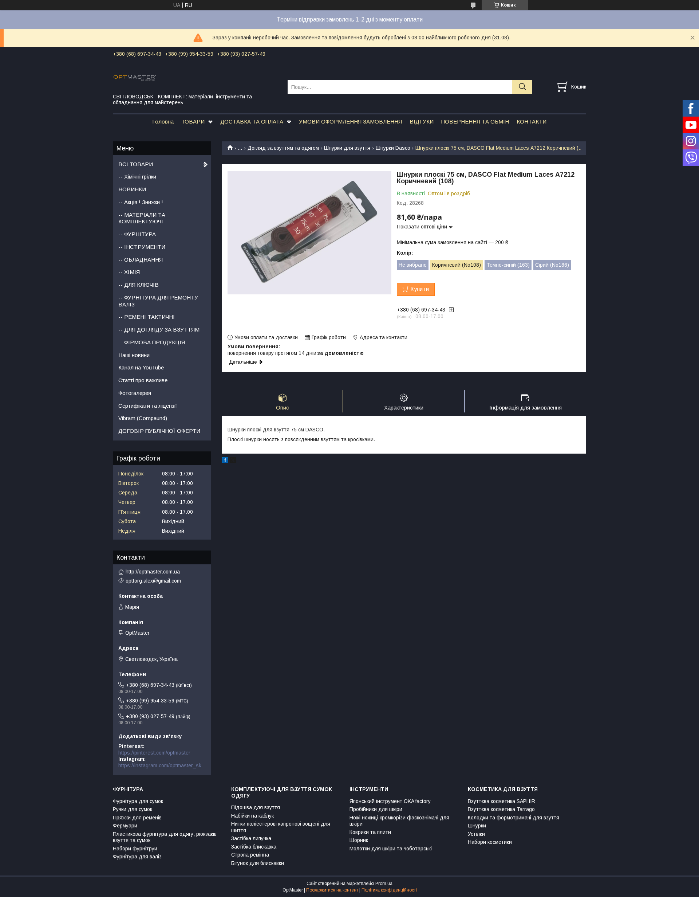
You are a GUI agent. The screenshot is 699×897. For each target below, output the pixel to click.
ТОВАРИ (193, 121)
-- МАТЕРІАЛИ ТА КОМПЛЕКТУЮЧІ (141, 218)
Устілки (476, 834)
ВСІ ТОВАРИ (135, 164)
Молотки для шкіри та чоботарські (391, 848)
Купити (419, 289)
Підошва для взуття (255, 807)
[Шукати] (522, 87)
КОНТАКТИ (531, 121)
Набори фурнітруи (135, 848)
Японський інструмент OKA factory (390, 801)
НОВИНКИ (132, 189)
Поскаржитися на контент (332, 890)
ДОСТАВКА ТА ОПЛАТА (251, 121)
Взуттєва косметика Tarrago (501, 809)
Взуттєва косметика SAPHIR (501, 801)
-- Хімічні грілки (137, 176)
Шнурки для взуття (347, 148)
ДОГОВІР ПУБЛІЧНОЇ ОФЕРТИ (159, 431)
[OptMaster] (196, 77)
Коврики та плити (370, 832)
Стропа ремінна (250, 855)
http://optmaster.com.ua (153, 572)
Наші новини (134, 355)
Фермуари (125, 826)
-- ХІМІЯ (129, 272)
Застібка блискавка (253, 847)
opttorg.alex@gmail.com (153, 581)
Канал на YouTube (141, 367)
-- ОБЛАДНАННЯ (140, 259)
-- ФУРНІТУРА (137, 234)
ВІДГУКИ (422, 121)
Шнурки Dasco (393, 148)
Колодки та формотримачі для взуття (513, 817)
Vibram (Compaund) (142, 418)
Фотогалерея (134, 393)
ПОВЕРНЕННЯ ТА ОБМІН (475, 121)
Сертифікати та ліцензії (147, 406)
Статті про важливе (142, 380)
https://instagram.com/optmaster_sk (159, 765)
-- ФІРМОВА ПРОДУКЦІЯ (151, 342)
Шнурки (477, 826)
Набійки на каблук (252, 816)
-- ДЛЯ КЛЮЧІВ (138, 285)
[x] (233, 461)
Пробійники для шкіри (376, 809)
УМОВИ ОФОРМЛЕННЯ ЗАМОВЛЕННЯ (350, 121)
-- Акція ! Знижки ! (140, 202)
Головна (163, 121)
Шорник (359, 840)
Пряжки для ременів (137, 817)
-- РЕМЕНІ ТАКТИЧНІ (146, 317)
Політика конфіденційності (389, 890)
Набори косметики (490, 842)
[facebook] (225, 461)
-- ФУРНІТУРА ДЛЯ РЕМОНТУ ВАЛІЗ (158, 301)
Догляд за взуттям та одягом (283, 148)
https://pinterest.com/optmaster (154, 753)
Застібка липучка (251, 838)
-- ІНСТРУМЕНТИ (141, 247)
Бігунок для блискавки (257, 863)
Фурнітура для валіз (137, 856)
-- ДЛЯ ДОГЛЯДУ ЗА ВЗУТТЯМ (159, 329)
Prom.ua (383, 883)
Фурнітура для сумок (138, 801)
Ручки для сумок (132, 809)
